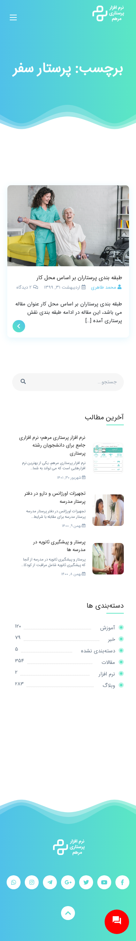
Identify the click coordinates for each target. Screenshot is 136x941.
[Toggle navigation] (13, 13)
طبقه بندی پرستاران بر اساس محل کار (79, 277)
